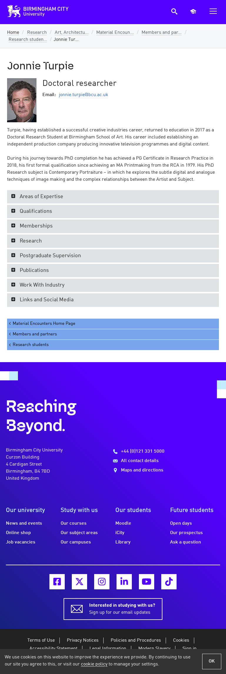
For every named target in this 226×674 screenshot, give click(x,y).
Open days (181, 523)
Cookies (181, 640)
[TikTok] (169, 581)
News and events (24, 523)
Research (37, 32)
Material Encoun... (115, 32)
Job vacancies (20, 542)
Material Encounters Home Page (44, 323)
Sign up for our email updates (122, 609)
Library (123, 542)
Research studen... (28, 39)
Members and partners (35, 334)
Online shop (18, 533)
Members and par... (162, 32)
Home (13, 32)
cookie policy (94, 664)
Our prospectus (186, 533)
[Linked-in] (124, 581)
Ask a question (185, 542)
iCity (119, 533)
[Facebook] (57, 581)
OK (212, 661)
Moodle (123, 523)
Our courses (74, 523)
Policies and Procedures (136, 640)
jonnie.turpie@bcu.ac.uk (83, 95)
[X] (79, 581)
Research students (31, 344)
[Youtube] (146, 581)
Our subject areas (79, 533)
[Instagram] (101, 581)
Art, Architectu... (72, 32)
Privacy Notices (83, 640)
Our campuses (76, 542)
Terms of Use (41, 640)
